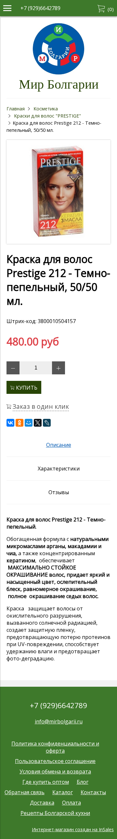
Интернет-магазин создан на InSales (73, 829)
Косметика (45, 109)
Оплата (71, 802)
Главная (15, 109)
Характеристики (59, 468)
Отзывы (58, 492)
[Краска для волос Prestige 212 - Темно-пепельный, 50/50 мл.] (58, 241)
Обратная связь (25, 792)
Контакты (93, 792)
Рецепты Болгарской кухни (55, 813)
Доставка (42, 802)
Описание (58, 444)
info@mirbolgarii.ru (59, 721)
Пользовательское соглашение (55, 761)
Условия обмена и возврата (55, 771)
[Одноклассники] (19, 423)
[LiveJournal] (47, 423)
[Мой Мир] (28, 423)
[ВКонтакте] (10, 423)
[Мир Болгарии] (58, 73)
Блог (82, 781)
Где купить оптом (45, 781)
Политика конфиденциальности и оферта (55, 747)
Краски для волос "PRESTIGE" (47, 116)
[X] (38, 423)
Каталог (62, 792)
